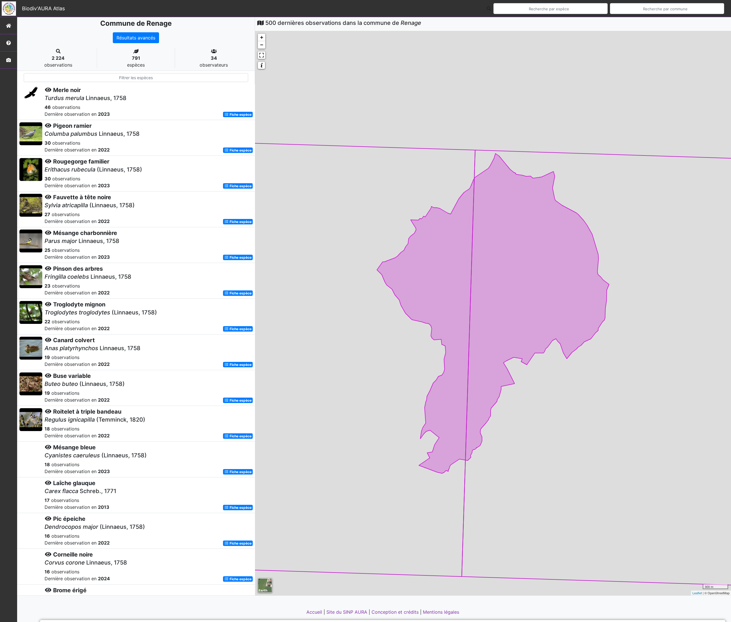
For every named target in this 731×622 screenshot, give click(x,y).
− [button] (261, 45)
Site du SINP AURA (347, 612)
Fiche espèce (240, 114)
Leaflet (697, 593)
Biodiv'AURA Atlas (43, 8)
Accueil (315, 612)
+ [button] (261, 37)
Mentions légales (441, 612)
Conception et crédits (395, 612)
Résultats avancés (136, 38)
